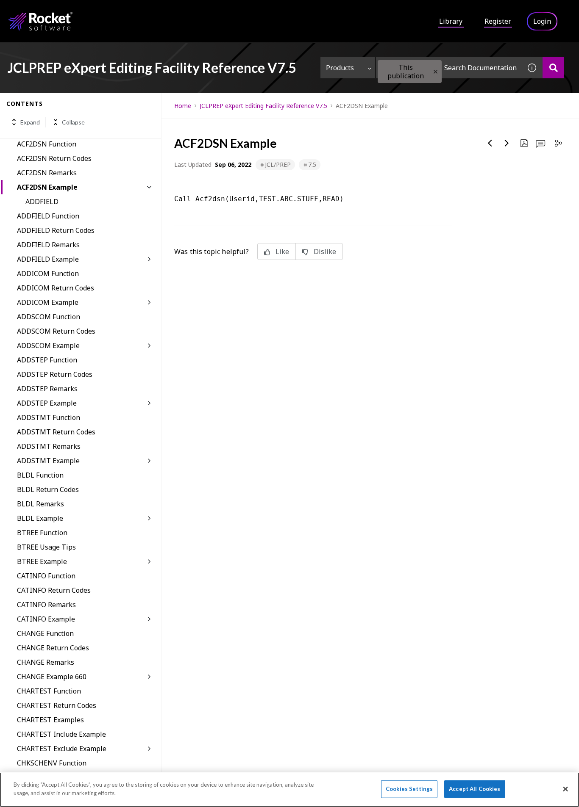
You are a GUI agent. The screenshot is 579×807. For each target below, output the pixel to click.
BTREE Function (42, 532)
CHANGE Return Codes (53, 647)
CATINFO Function (46, 575)
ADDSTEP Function (47, 360)
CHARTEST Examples (50, 719)
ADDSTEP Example (47, 403)
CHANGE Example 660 (51, 676)
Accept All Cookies (474, 788)
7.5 (312, 164)
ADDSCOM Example (48, 345)
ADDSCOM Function (48, 316)
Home (182, 105)
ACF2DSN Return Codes (54, 158)
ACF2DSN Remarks (47, 172)
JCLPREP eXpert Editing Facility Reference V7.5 (263, 105)
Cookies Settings (409, 788)
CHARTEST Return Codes (56, 705)
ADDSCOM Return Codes (56, 331)
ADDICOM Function (48, 273)
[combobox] (448, 67)
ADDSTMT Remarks (49, 446)
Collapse (73, 122)
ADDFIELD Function (48, 216)
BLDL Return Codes (48, 489)
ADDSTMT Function (48, 417)
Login (542, 21)
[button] (435, 72)
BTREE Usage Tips (46, 547)
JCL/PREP (278, 164)
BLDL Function (40, 475)
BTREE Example (42, 561)
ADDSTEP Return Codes (54, 374)
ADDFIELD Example (48, 259)
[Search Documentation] (553, 67)
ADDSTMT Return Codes (56, 432)
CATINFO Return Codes (54, 590)
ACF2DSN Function (46, 144)
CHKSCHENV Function (51, 763)
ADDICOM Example (47, 302)
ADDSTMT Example (48, 460)
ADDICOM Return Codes (55, 288)
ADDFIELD (41, 201)
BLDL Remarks (40, 504)
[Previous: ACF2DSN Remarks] (490, 143)
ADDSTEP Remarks (47, 388)
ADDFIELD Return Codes (56, 230)
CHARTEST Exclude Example (61, 748)
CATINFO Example (46, 619)
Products (340, 67)
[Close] (565, 788)
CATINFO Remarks (46, 604)
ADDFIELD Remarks (48, 244)
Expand (30, 122)
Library (450, 21)
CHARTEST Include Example (61, 734)
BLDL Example (40, 518)
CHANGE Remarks (45, 662)
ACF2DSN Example (47, 187)
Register (497, 21)
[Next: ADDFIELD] (506, 143)
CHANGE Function (45, 633)
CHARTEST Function (49, 691)
